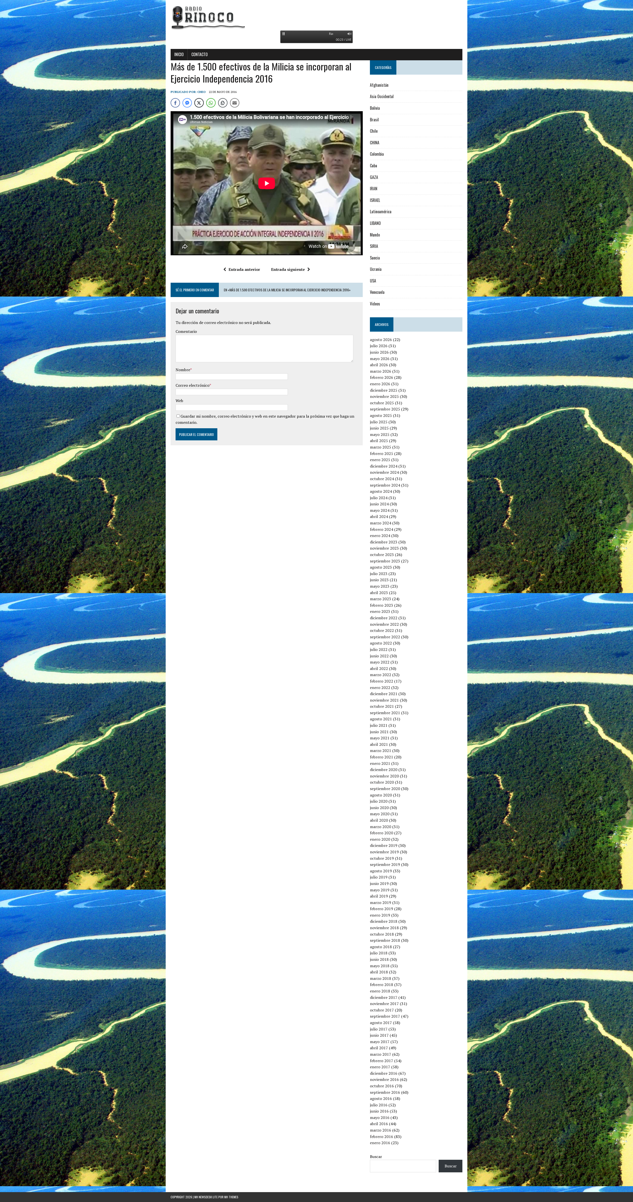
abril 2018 (379, 972)
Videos (375, 304)
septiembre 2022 (385, 637)
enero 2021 (380, 763)
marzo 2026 (380, 371)
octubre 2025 (382, 403)
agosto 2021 (381, 719)
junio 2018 (379, 959)
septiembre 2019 (385, 864)
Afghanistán (379, 85)
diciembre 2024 (383, 466)
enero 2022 (380, 687)
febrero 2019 (381, 908)
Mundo (375, 235)
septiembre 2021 (385, 712)
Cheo (201, 92)
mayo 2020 (379, 813)
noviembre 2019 (384, 852)
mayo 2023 (379, 586)
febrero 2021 (381, 757)
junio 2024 (379, 504)
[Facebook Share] (175, 102)
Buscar (376, 1156)
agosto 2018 (381, 946)
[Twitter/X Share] (199, 102)
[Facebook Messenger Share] (187, 102)
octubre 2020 (382, 782)
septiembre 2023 (385, 561)
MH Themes (231, 1197)
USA (373, 281)
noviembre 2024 (384, 472)
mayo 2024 (379, 510)
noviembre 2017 (384, 1003)
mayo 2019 (379, 890)
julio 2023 (378, 573)
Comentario (186, 331)
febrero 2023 (381, 605)
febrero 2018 (381, 984)
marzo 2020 (380, 826)
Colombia (377, 154)
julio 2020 (378, 801)
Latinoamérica (380, 212)
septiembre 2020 (385, 788)
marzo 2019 (380, 902)
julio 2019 (378, 877)
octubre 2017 (382, 1010)
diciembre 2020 (383, 769)
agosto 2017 (381, 1022)
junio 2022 (379, 656)
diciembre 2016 (383, 1073)
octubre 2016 (382, 1086)
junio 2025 (379, 428)
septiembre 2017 (385, 1016)
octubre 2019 (382, 858)
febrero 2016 (381, 1136)
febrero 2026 (381, 377)
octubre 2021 (382, 706)
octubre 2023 (382, 554)
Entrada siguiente (288, 269)
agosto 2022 (381, 643)
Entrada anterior (244, 269)
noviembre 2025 (384, 396)
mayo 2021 (379, 738)
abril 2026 (379, 364)
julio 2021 (378, 725)
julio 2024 (378, 497)
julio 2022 (378, 649)
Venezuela (377, 292)
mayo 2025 (379, 434)
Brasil (374, 120)
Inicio (179, 54)
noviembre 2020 (384, 776)
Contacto (199, 54)
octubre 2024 (382, 478)
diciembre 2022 (383, 618)
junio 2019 (379, 883)
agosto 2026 (381, 339)
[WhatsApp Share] (211, 102)
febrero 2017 (381, 1060)
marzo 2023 (380, 598)
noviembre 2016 (384, 1079)
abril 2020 (379, 820)
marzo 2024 (380, 523)
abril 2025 (379, 440)
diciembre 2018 (383, 921)
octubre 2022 (382, 630)
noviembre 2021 (384, 700)
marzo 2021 (380, 750)
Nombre (183, 369)
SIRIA (374, 246)
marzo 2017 (380, 1054)
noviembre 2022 (384, 624)
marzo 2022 (380, 674)
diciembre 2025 (383, 390)
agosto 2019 (381, 871)
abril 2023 (379, 592)
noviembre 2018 (384, 927)
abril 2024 (379, 516)
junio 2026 (379, 352)
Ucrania (376, 269)
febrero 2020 (381, 833)
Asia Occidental (382, 96)
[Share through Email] (234, 102)
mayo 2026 (379, 358)
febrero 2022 (381, 681)
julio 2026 (378, 345)
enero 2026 (380, 383)
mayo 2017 (379, 1041)
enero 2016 (380, 1142)
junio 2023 (379, 579)
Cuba (373, 166)
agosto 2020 (381, 795)
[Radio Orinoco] (316, 17)
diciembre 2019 (383, 845)
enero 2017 (380, 1067)
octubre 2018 (382, 934)
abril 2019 (379, 896)
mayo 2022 (379, 662)
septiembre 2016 (385, 1092)
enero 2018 (380, 991)
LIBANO (375, 223)
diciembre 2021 (383, 693)
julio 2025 (378, 422)
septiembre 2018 (385, 940)
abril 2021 (379, 744)
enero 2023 (380, 611)
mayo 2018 (379, 965)
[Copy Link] (222, 102)
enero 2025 (380, 459)
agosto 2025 (381, 415)
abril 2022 (379, 668)
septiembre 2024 (385, 485)
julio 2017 (378, 1029)
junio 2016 (379, 1111)
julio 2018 (378, 953)
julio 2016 (378, 1105)
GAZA (374, 177)
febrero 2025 (381, 453)
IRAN (373, 189)
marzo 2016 (380, 1130)
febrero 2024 (381, 529)
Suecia (375, 258)
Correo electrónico (192, 385)
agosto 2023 (381, 567)
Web (179, 400)
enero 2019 (380, 915)
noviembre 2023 (384, 548)
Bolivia (375, 108)
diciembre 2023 (383, 542)
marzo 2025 (380, 447)
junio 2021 (379, 731)
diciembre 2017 (383, 997)
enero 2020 (380, 839)
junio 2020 (379, 807)
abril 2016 (379, 1123)
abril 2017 (379, 1048)
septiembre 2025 (385, 409)
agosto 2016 (381, 1098)
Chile (374, 131)
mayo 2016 (379, 1117)
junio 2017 (379, 1035)
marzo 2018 (380, 978)
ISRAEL (375, 200)
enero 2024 (380, 535)
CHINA (374, 143)
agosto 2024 (381, 491)
